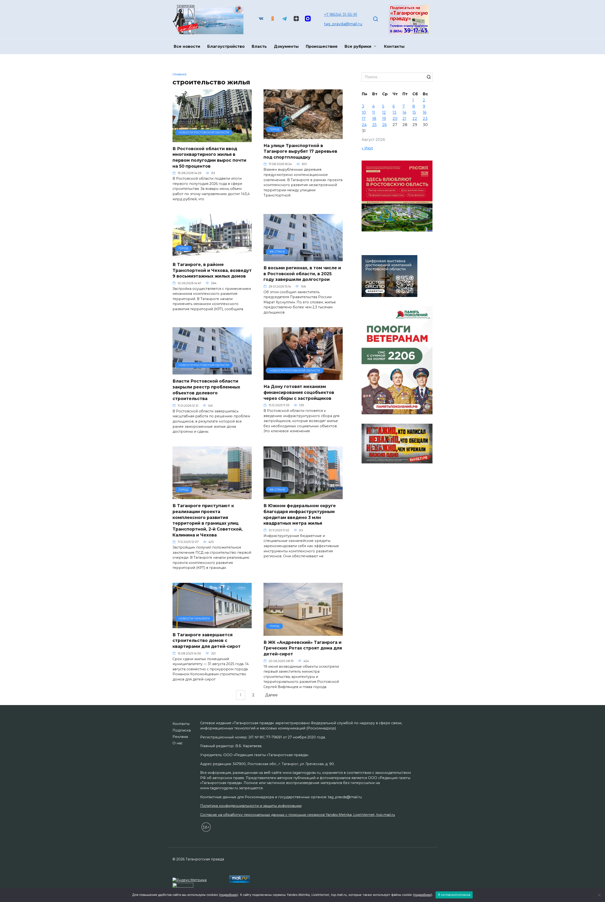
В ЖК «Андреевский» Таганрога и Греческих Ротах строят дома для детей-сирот (303, 648)
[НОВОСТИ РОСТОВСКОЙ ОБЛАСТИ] (212, 139)
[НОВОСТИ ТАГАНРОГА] (212, 625)
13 (394, 112)
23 (425, 118)
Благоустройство (226, 46)
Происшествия (321, 46)
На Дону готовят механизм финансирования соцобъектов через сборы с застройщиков (299, 392)
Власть (259, 46)
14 (404, 112)
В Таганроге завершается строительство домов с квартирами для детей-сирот (207, 640)
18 (374, 118)
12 (384, 112)
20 (395, 118)
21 (404, 118)
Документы (286, 46)
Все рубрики (358, 46)
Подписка (182, 730)
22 (414, 118)
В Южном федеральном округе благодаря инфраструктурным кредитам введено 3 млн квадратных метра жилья (300, 514)
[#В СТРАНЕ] (303, 258)
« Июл (367, 148)
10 (364, 112)
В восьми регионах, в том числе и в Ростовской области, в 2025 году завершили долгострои (302, 273)
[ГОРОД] (303, 136)
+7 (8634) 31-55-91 (340, 14)
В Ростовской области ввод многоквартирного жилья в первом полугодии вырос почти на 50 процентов (209, 157)
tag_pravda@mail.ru (343, 24)
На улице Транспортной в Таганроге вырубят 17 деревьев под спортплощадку (300, 151)
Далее (271, 695)
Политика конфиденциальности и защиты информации (251, 806)
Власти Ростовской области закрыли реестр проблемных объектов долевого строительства (206, 390)
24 (364, 124)
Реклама (180, 737)
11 (373, 112)
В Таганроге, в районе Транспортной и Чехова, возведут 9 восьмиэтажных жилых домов (212, 270)
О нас (178, 743)
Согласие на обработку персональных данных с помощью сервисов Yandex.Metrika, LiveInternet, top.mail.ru (297, 815)
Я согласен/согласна (454, 895)
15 (414, 112)
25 (374, 124)
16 (424, 112)
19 (384, 118)
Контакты (394, 46)
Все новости (187, 46)
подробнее (228, 895)
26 (384, 124)
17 (364, 118)
